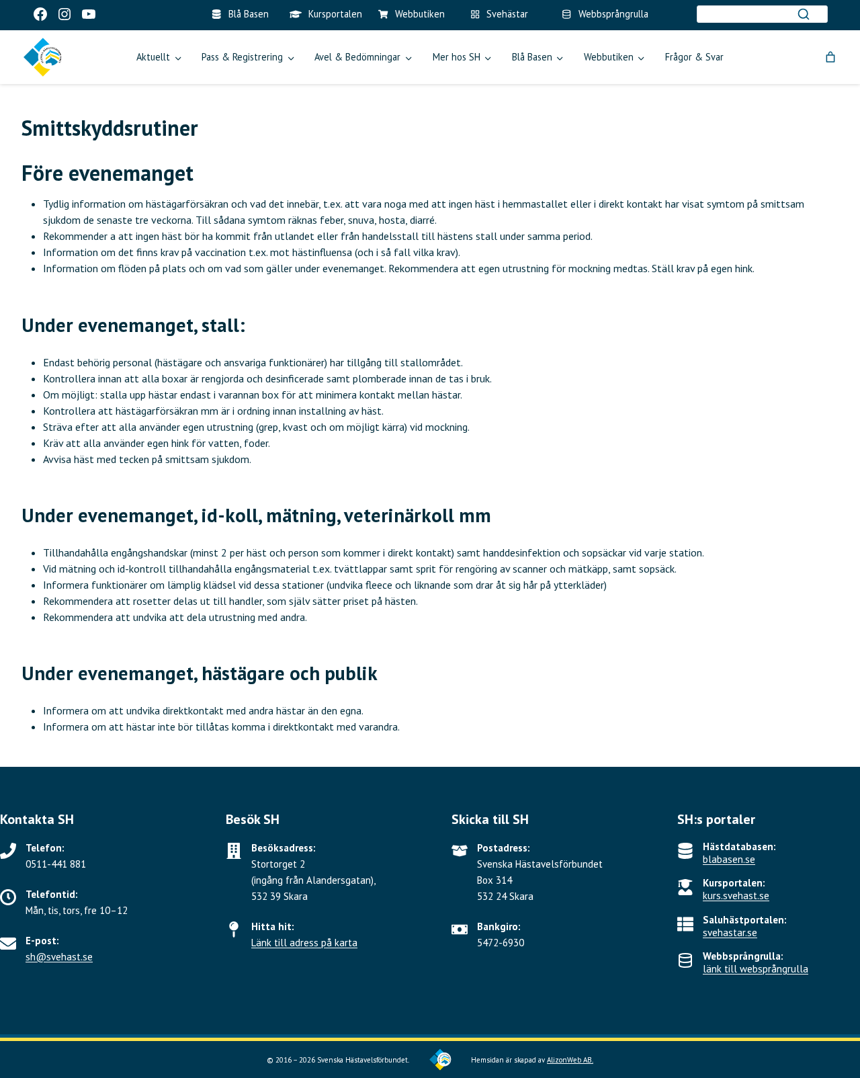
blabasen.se (729, 859)
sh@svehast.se (59, 956)
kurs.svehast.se (736, 895)
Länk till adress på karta (304, 942)
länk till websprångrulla (755, 968)
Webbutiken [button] (609, 56)
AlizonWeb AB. (570, 1060)
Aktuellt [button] (153, 56)
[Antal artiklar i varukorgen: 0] (830, 57)
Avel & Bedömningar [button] (357, 56)
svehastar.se (730, 932)
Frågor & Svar (694, 56)
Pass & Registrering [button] (242, 56)
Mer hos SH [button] (456, 56)
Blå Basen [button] (532, 56)
